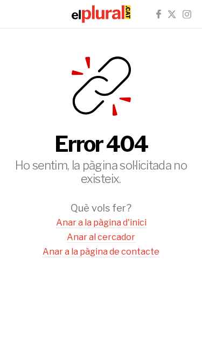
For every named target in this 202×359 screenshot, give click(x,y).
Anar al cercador (101, 237)
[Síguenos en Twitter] (172, 14)
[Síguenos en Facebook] (158, 14)
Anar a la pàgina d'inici (101, 222)
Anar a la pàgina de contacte (101, 252)
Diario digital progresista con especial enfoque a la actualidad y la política (101, 14)
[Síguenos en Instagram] (187, 14)
